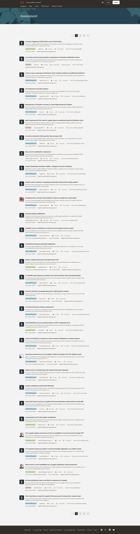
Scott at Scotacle (79, 409)
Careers (95, 530)
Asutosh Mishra (43, 456)
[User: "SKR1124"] (21, 137)
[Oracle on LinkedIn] (109, 530)
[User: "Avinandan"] (21, 324)
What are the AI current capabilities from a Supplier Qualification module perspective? (51, 464)
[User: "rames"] (21, 59)
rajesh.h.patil (42, 283)
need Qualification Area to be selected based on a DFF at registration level (47, 323)
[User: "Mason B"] (21, 293)
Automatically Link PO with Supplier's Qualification (40, 417)
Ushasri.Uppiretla (38, 127)
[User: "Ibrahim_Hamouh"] (21, 387)
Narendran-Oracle (83, 80)
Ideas (30, 6)
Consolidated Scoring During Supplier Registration (40, 244)
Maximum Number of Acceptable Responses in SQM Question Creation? (47, 291)
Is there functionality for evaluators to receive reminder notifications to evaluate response (52, 338)
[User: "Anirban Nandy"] (21, 199)
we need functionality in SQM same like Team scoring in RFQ (43, 136)
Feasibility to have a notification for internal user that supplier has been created (49, 228)
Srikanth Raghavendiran (44, 440)
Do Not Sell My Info (58, 530)
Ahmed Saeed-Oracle (45, 361)
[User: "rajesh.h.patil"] (21, 277)
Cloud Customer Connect (33, 2)
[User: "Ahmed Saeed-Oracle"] (21, 356)
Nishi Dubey (82, 205)
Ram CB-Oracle (84, 456)
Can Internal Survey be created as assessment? (39, 307)
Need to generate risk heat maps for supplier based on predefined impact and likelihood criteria (54, 120)
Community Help (38, 530)
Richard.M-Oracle (44, 314)
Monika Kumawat (74, 158)
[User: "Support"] (21, 168)
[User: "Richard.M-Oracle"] (21, 308)
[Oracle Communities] (103, 2)
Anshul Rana (42, 377)
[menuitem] (108, 2)
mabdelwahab (42, 267)
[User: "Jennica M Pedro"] (21, 230)
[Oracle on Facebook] (101, 530)
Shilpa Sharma (43, 80)
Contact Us (45, 530)
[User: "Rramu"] (21, 106)
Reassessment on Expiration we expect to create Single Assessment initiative (48, 104)
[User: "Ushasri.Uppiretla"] (21, 122)
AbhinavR (82, 96)
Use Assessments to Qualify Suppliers (36, 89)
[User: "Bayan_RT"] (21, 419)
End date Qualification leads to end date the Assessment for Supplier (46, 480)
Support (41, 174)
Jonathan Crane (73, 220)
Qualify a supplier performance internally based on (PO (42, 260)
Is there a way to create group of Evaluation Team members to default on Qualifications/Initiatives (55, 73)
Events (37, 6)
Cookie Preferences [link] (81, 530)
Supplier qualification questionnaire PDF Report (39, 386)
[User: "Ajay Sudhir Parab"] (21, 245)
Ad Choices (89, 530)
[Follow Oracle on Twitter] (105, 530)
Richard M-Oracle (44, 346)
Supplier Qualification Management (46, 51)
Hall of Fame (45, 6)
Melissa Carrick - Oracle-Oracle (41, 301)
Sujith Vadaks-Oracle (31, 158)
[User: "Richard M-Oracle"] (21, 340)
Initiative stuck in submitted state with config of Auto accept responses (46, 370)
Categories (23, 6)
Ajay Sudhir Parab (44, 251)
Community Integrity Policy (70, 530)
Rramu (41, 112)
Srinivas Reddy (78, 49)
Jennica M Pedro (43, 235)
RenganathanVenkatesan (40, 238)
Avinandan (41, 330)
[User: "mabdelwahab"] (21, 261)
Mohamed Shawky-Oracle (40, 269)
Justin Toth (84, 393)
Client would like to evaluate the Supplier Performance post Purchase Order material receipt (53, 496)
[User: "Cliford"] (21, 43)
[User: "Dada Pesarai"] (21, 482)
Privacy (51, 530)
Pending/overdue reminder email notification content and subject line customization (51, 198)
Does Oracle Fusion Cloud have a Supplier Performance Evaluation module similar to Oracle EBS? (54, 401)
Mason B (41, 298)
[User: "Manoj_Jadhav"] (21, 184)
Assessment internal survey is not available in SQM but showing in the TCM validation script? (53, 354)
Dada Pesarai (37, 488)
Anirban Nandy (43, 205)
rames (35, 64)
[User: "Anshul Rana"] (21, 371)
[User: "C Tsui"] (21, 403)
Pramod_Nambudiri (80, 174)
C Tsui (41, 409)
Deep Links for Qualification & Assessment (38, 152)
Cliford (40, 49)
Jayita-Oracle (80, 377)
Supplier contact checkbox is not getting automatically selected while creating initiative (51, 182)
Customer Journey (56, 6)
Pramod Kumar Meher (81, 503)
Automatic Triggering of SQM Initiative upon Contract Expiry (43, 41)
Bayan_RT (41, 424)
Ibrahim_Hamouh (44, 393)
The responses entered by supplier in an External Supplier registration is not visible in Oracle (53, 449)
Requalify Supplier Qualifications (35, 213)
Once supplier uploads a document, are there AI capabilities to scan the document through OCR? (54, 433)
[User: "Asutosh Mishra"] (21, 450)
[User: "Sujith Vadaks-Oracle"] (21, 153)
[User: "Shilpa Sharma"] (21, 74)
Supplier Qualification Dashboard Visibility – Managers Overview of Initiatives (48, 166)
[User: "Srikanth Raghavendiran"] (21, 434)
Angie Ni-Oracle (43, 96)
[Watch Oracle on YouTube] (114, 530)
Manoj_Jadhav (43, 189)
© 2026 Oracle (27, 530)
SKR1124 (41, 143)
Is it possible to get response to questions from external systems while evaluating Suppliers (53, 275)
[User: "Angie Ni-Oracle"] (21, 90)
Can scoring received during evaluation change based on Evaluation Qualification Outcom (52, 57)
